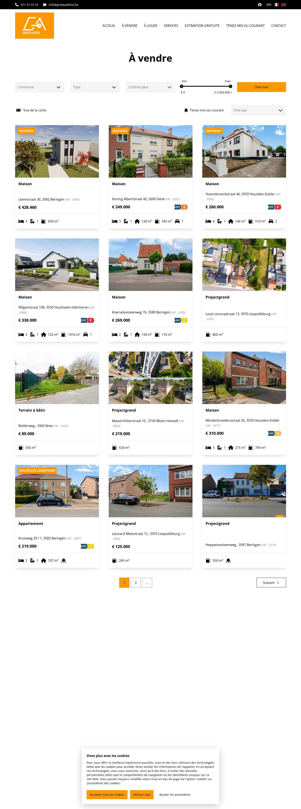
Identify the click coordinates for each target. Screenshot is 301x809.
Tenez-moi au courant (207, 110)
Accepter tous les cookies (107, 795)
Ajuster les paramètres (175, 795)
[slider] (181, 86)
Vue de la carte (34, 110)
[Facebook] (259, 4)
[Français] (276, 4)
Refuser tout (141, 795)
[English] (283, 4)
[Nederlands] (268, 4)
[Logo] (37, 25)
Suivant (269, 582)
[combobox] (39, 87)
